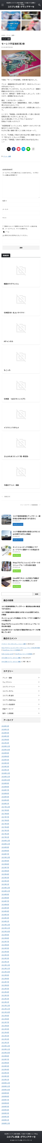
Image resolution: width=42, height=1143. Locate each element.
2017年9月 (5, 810)
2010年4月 (5, 1069)
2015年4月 (5, 874)
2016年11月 (5, 844)
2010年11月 (5, 1049)
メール (5, 209)
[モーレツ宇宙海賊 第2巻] (23, 149)
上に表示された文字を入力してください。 (15, 235)
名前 (4, 201)
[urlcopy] (33, 149)
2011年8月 (5, 1019)
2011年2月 (5, 1039)
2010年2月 (5, 1076)
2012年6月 (5, 985)
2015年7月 (5, 867)
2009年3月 (5, 1113)
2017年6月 (5, 820)
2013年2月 (5, 958)
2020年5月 (5, 760)
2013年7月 (5, 941)
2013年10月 (5, 931)
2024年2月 (5, 736)
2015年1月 (5, 884)
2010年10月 (5, 1052)
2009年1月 (5, 1120)
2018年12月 (5, 773)
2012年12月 (5, 965)
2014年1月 (5, 921)
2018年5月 (5, 797)
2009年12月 (5, 1083)
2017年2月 (5, 834)
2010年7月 (5, 1059)
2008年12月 (5, 1123)
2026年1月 (5, 729)
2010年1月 (5, 1079)
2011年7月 (5, 1022)
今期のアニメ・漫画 (11, 485)
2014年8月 (5, 898)
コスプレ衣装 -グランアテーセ (21, 6)
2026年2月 (5, 726)
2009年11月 (5, 1086)
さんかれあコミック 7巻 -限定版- (16, 456)
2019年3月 (5, 763)
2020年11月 (5, 746)
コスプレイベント (8, 686)
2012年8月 (5, 978)
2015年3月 (5, 877)
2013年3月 (5, 955)
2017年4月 (5, 827)
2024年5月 (5, 733)
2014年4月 (5, 911)
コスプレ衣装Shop (9, 700)
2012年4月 (5, 992)
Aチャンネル (8, 341)
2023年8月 (5, 739)
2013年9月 (5, 935)
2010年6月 (5, 1063)
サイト (4, 218)
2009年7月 (5, 1100)
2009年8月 (5, 1096)
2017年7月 (5, 817)
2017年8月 (5, 813)
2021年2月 (5, 743)
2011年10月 (5, 1012)
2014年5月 (5, 908)
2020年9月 (5, 753)
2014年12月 (5, 887)
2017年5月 (5, 823)
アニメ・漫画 (7, 156)
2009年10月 (5, 1089)
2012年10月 (5, 972)
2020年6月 (5, 756)
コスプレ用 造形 (8, 695)
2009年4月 (5, 1110)
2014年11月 (5, 891)
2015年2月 (5, 881)
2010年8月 (5, 1056)
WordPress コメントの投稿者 (11, 650)
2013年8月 (5, 938)
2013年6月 (5, 945)
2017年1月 (5, 837)
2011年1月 (5, 1042)
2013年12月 (5, 924)
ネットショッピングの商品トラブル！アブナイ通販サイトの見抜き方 (26, 548)
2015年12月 (5, 857)
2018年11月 (5, 776)
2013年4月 (5, 951)
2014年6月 (5, 904)
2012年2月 (5, 999)
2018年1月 (5, 803)
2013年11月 (5, 928)
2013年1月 (5, 962)
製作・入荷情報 (7, 713)
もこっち (7, 370)
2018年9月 (5, 783)
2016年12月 (5, 840)
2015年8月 (5, 864)
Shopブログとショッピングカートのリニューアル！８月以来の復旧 (26, 563)
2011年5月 (5, 1029)
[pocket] (19, 149)
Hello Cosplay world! (7, 654)
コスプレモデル (7, 691)
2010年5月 (5, 1066)
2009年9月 (5, 1093)
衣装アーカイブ (7, 709)
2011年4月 (5, 1032)
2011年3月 (5, 1036)
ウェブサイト (7, 682)
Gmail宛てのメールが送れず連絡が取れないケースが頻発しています (26, 579)
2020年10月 (5, 749)
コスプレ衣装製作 (8, 704)
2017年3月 (5, 830)
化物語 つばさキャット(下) (14, 399)
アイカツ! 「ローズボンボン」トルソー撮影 (13, 644)
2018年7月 (5, 790)
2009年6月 (5, 1103)
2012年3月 (5, 995)
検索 (36, 594)
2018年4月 (5, 800)
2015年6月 (5, 871)
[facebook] (14, 149)
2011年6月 (5, 1025)
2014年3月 (5, 914)
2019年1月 (5, 770)
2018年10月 (5, 780)
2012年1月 (5, 1002)
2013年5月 (5, 948)
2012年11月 (5, 968)
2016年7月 (5, 854)
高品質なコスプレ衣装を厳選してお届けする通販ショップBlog (21, 1134)
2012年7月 (5, 982)
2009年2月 (5, 1116)
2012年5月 (5, 988)
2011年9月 (5, 1015)
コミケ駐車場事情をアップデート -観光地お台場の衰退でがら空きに (26, 517)
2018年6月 (5, 793)
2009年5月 (5, 1106)
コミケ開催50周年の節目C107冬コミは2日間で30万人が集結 (26, 532)
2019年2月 (5, 766)
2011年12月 (5, 1005)
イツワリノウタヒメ (11, 427)
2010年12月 (5, 1046)
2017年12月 (5, 807)
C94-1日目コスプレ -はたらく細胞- (11, 658)
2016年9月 (5, 847)
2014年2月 (5, 918)
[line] (28, 149)
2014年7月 (5, 901)
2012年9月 (5, 975)
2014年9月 (5, 894)
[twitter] (9, 149)
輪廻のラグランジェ (11, 283)
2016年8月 (5, 850)
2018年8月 (5, 786)
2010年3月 (5, 1073)
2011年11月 (5, 1009)
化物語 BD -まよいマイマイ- (14, 312)
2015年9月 (5, 861)
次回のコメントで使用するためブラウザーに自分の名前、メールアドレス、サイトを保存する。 (19, 227)
